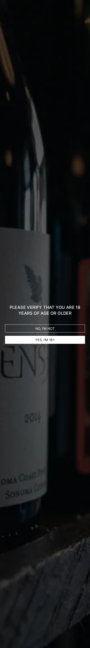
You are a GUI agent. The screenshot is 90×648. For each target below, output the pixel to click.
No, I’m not (45, 328)
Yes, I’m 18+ (45, 340)
